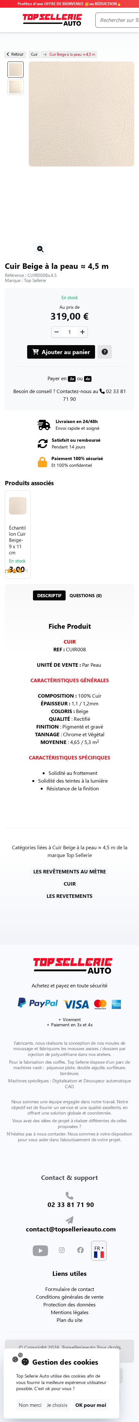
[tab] (49, 595)
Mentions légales (70, 1312)
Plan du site (69, 1319)
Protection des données (69, 1304)
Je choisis (57, 1404)
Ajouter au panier (65, 352)
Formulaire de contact (69, 1288)
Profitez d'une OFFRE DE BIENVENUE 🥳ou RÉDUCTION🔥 (69, 3)
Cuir (34, 54)
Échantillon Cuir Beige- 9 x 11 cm (17, 540)
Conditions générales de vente (69, 1296)
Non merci (30, 1404)
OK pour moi (90, 1404)
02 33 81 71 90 (71, 1204)
